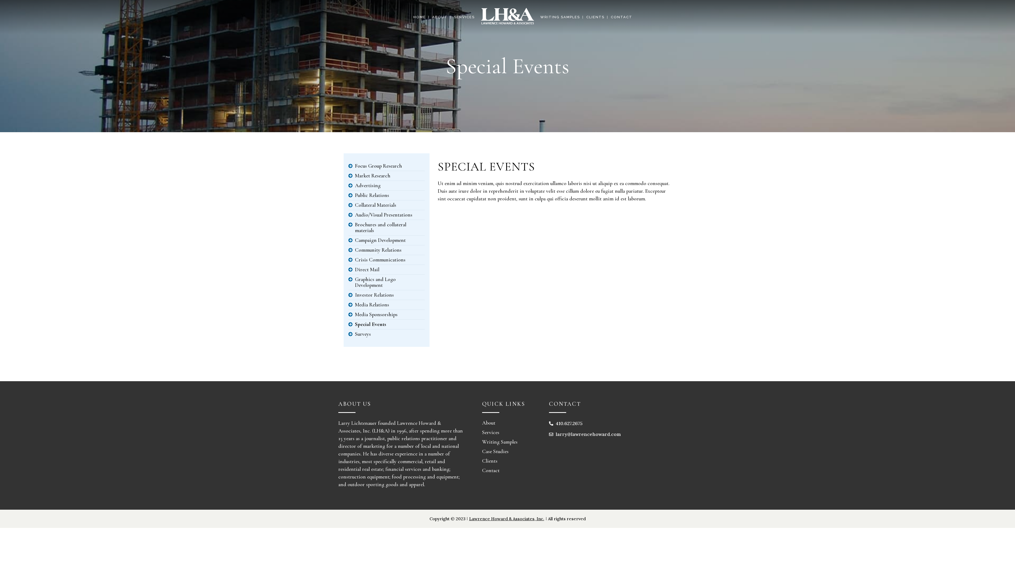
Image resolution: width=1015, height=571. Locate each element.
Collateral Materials (375, 205)
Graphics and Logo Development (375, 282)
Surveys (363, 334)
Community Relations (378, 250)
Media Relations (372, 305)
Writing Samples (500, 442)
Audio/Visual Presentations (383, 215)
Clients (489, 461)
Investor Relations (374, 295)
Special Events (370, 324)
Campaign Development (380, 240)
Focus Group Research (378, 166)
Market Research (372, 176)
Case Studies (495, 451)
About (488, 423)
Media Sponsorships (376, 314)
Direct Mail (367, 269)
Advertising (368, 185)
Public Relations (372, 195)
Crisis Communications (380, 260)
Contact (491, 470)
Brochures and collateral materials (380, 228)
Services (490, 432)
